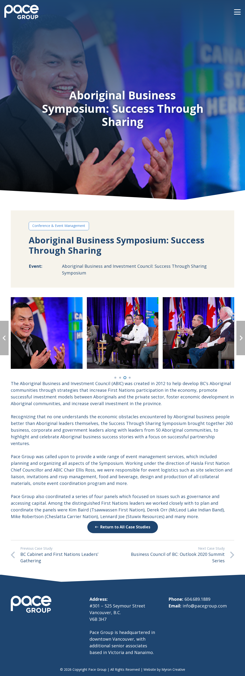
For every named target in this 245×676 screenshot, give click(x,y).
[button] (237, 12)
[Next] (228, 333)
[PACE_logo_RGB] (21, 12)
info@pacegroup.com (205, 606)
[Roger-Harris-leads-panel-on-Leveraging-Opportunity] (198, 333)
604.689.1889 (197, 599)
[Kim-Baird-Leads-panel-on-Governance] (122, 333)
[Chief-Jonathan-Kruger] (46, 333)
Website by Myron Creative (164, 669)
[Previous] (16, 333)
